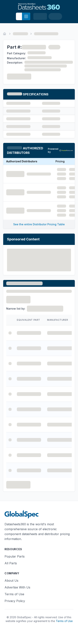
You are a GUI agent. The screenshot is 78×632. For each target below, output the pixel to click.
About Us (11, 580)
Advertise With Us (17, 587)
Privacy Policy (15, 601)
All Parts (11, 563)
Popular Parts (15, 556)
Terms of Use (14, 594)
